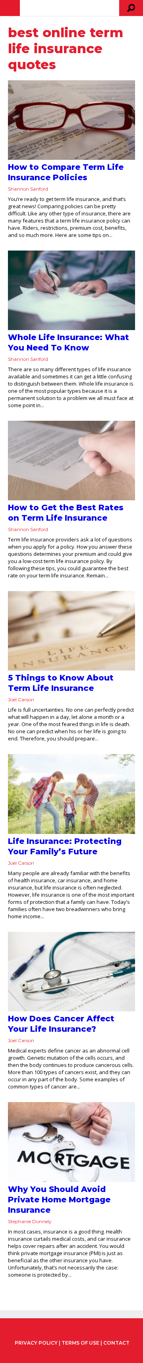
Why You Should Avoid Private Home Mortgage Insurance (59, 1199)
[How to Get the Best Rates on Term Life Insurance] (71, 460)
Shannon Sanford (28, 189)
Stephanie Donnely (30, 1221)
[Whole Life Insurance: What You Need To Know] (71, 290)
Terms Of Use (80, 1343)
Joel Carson (21, 699)
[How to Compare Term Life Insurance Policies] (71, 120)
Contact (116, 1343)
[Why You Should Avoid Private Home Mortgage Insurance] (71, 1142)
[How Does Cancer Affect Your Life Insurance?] (71, 971)
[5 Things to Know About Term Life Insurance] (71, 631)
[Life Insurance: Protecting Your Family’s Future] (71, 794)
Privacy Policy (36, 1343)
